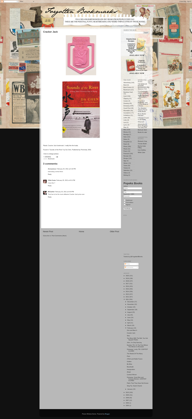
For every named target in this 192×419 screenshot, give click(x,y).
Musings (126, 134)
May (128, 320)
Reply (50, 174)
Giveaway (127, 106)
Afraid (129, 372)
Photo (125, 146)
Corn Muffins (142, 150)
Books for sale (142, 132)
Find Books (127, 208)
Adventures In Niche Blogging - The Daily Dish (143, 126)
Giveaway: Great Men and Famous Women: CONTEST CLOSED (136, 379)
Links (125, 120)
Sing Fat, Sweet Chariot (134, 386)
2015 (127, 289)
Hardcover (129, 200)
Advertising (127, 82)
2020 (127, 275)
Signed (128, 204)
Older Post (114, 231)
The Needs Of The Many (135, 353)
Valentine (126, 170)
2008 (127, 397)
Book (125, 85)
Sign (125, 161)
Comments (129, 267)
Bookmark (51, 159)
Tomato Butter (142, 143)
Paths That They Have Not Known (137, 383)
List (125, 122)
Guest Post (127, 108)
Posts (128, 264)
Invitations (127, 115)
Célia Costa (52, 180)
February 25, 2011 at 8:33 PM (64, 191)
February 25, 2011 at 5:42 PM (66, 169)
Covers (126, 101)
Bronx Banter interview (142, 114)
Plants (125, 149)
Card (125, 96)
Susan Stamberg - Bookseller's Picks (143, 97)
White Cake (141, 152)
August (129, 312)
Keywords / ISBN (129, 194)
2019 (127, 278)
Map (125, 127)
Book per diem (142, 130)
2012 (127, 297)
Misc (125, 129)
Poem (125, 151)
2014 (127, 291)
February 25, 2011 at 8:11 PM (65, 180)
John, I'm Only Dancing (134, 342)
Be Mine (129, 364)
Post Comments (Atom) (59, 235)
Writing (126, 175)
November (130, 304)
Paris (128, 356)
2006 (127, 403)
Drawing (126, 103)
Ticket (125, 165)
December (130, 301)
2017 (127, 283)
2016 (127, 286)
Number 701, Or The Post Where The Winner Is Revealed (137, 345)
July (128, 315)
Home (81, 231)
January (130, 389)
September (131, 309)
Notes (125, 139)
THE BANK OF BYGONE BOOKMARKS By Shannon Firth (143, 86)
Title (125, 190)
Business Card (128, 92)
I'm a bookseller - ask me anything (143, 92)
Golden (129, 361)
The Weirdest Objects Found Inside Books (142, 109)
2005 (127, 405)
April (128, 323)
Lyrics (125, 125)
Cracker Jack (131, 333)
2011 (127, 299)
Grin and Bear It (132, 330)
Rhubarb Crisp (142, 141)
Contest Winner (132, 374)
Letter (125, 117)
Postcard (126, 153)
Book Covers (128, 87)
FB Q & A (141, 122)
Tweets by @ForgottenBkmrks (133, 256)
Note (125, 137)
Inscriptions (127, 113)
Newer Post (48, 231)
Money (126, 132)
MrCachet (51, 191)
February (130, 328)
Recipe (126, 158)
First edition (129, 202)
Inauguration (131, 369)
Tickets (126, 168)
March (129, 325)
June (129, 317)
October (130, 307)
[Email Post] (57, 156)
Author (126, 186)
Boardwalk (130, 367)
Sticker (126, 163)
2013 (127, 294)
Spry (128, 335)
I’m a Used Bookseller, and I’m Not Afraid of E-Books (143, 103)
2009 (127, 395)
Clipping (126, 98)
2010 (127, 392)
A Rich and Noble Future (134, 359)
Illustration (127, 110)
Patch (125, 144)
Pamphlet (127, 141)
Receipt (126, 156)
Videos (126, 173)
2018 (127, 281)
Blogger (107, 414)
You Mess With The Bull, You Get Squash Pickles (137, 339)
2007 (127, 400)
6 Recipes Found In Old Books (143, 118)
